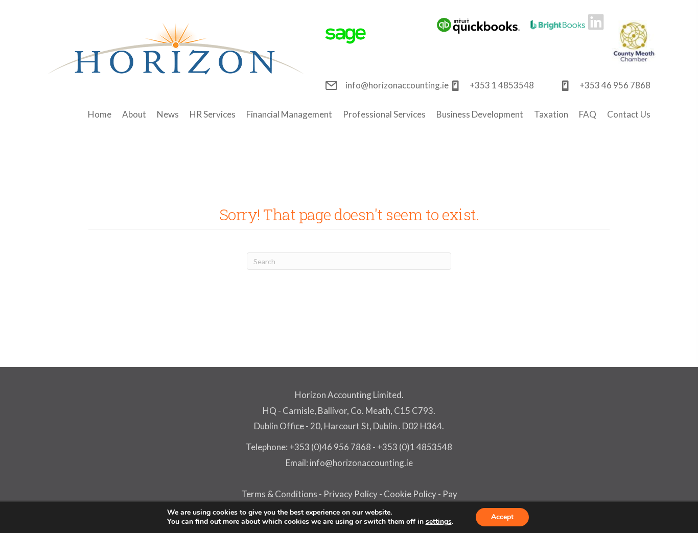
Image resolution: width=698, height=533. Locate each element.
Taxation (551, 114)
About (134, 114)
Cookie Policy (410, 494)
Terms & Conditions (279, 494)
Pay (450, 494)
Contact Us (628, 114)
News (168, 114)
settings (439, 521)
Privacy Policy (350, 494)
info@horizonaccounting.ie (360, 462)
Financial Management (289, 114)
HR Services (213, 114)
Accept (502, 517)
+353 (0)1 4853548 (414, 447)
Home (99, 114)
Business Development (479, 114)
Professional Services (384, 114)
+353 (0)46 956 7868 (330, 447)
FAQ (587, 114)
